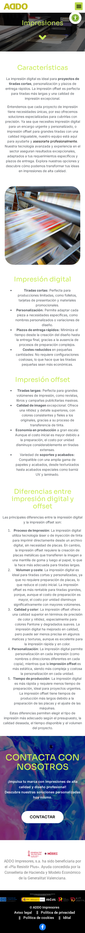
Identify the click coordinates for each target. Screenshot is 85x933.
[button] (79, 6)
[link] (75, 18)
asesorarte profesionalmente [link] (55, 141)
